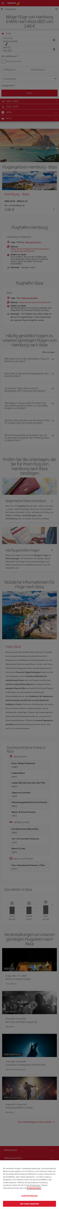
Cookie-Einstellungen (29, 1195)
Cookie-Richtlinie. (34, 1188)
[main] (29, 1184)
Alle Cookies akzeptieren (29, 1203)
